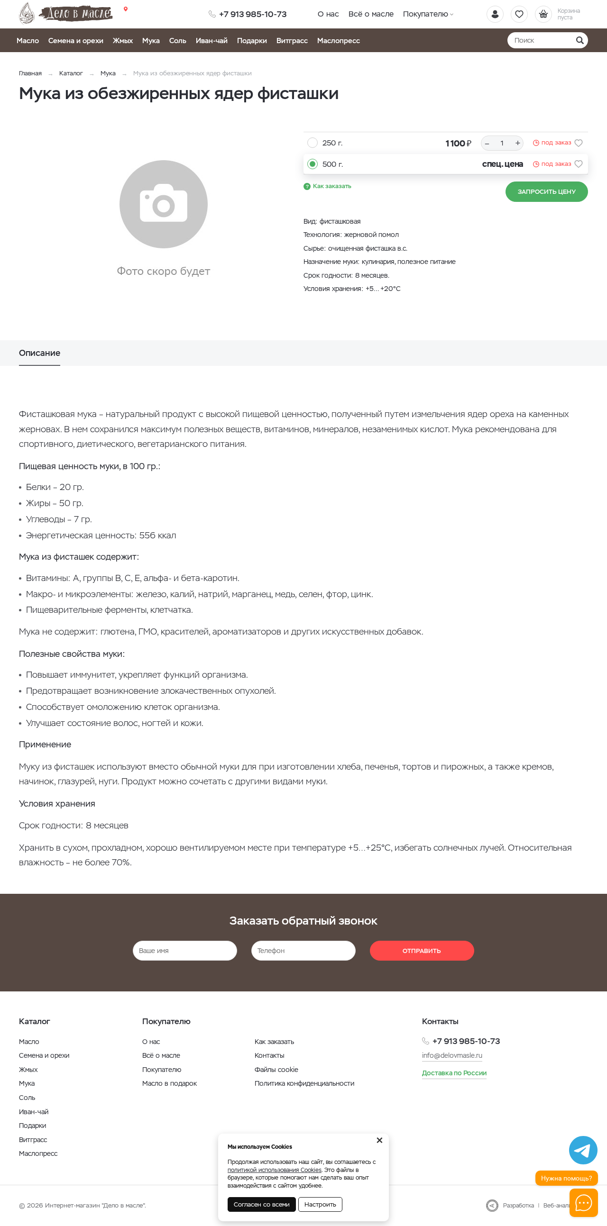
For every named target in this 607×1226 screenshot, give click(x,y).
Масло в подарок (169, 1083)
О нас (328, 14)
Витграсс (292, 40)
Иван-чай (212, 40)
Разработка (518, 1205)
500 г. (332, 164)
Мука (151, 40)
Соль (177, 40)
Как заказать (332, 186)
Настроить (320, 1204)
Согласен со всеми (262, 1204)
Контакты (270, 1055)
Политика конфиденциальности (304, 1083)
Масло (28, 40)
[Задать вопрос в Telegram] (583, 1150)
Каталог (71, 73)
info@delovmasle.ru (452, 1055)
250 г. (332, 142)
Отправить (422, 951)
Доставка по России (454, 1073)
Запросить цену (547, 192)
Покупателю (425, 14)
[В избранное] (578, 143)
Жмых (123, 40)
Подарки (252, 40)
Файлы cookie (276, 1069)
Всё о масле (371, 14)
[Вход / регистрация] (495, 14)
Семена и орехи (75, 40)
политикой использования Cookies (275, 1170)
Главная (30, 73)
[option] (163, 219)
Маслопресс (338, 40)
